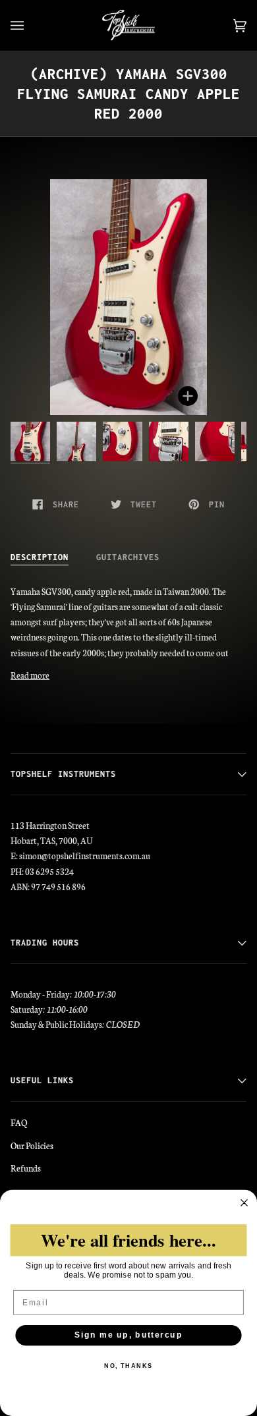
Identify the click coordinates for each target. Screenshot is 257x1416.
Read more (30, 675)
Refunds (26, 1168)
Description (40, 557)
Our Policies (32, 1145)
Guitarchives (127, 557)
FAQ (19, 1122)
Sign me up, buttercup (128, 1335)
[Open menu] (30, 25)
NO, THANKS (128, 1366)
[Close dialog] (244, 1202)
